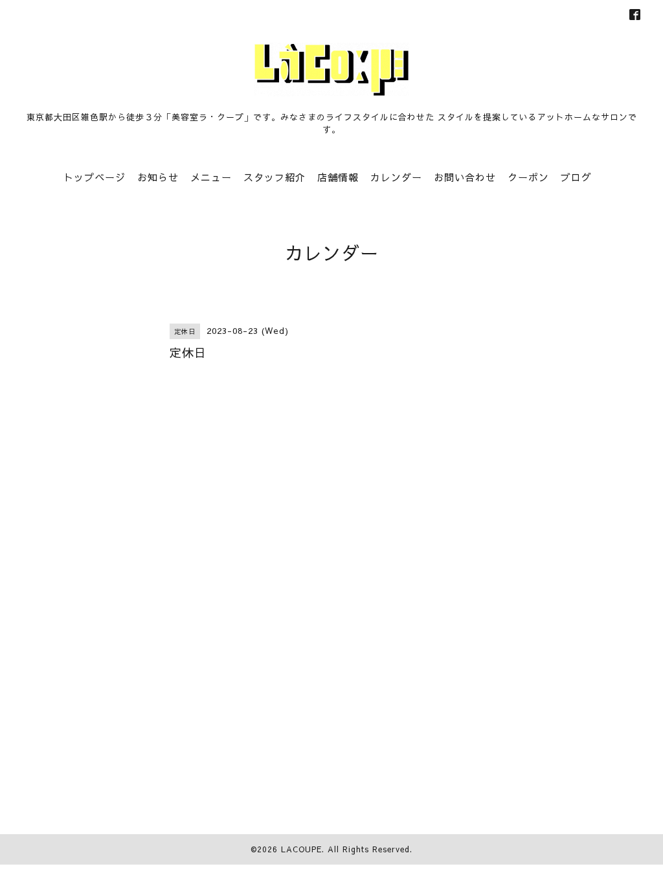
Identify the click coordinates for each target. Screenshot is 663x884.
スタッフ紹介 (274, 177)
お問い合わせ (465, 177)
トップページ (94, 177)
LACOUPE (301, 849)
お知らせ (158, 177)
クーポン (528, 177)
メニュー (211, 177)
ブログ (576, 177)
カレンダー (396, 177)
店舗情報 (338, 177)
